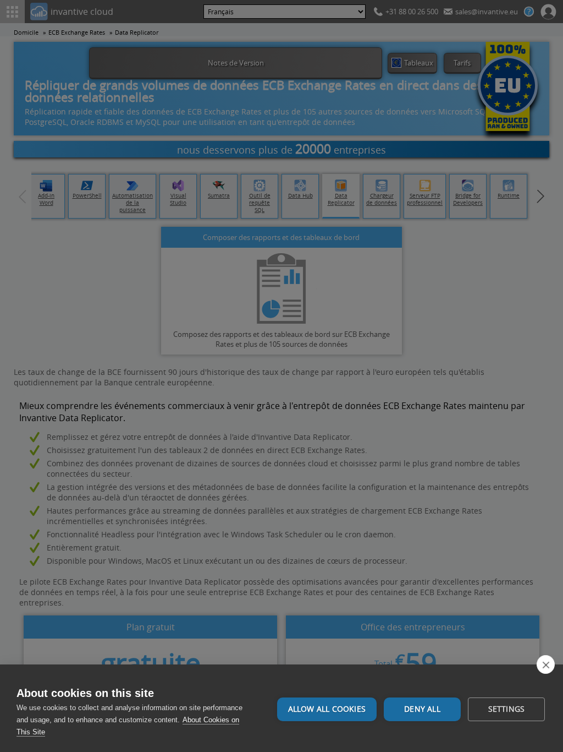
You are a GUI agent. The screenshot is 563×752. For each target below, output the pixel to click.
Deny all (422, 709)
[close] (546, 664)
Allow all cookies (327, 709)
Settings (506, 709)
